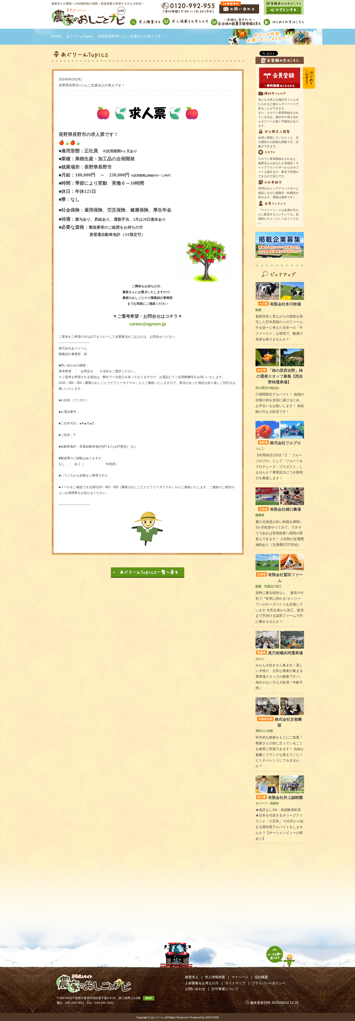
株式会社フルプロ (280, 443)
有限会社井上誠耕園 (280, 798)
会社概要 (261, 977)
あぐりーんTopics (79, 36)
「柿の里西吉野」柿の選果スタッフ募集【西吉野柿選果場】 (279, 376)
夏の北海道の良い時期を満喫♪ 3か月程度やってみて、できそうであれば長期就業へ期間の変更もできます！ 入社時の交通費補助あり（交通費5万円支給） (280, 533)
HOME (56, 36)
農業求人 (192, 977)
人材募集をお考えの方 (202, 983)
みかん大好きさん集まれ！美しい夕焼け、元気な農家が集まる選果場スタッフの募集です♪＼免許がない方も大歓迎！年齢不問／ (279, 676)
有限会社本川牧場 (280, 304)
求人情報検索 (215, 977)
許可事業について (225, 989)
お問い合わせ (195, 989)
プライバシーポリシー (268, 983)
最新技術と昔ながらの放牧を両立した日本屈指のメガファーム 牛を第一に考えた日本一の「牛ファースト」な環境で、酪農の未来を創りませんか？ (279, 327)
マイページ (239, 977)
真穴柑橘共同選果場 (280, 653)
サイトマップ (235, 983)
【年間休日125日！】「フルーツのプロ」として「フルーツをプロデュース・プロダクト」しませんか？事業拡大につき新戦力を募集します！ (279, 466)
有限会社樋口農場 (280, 509)
